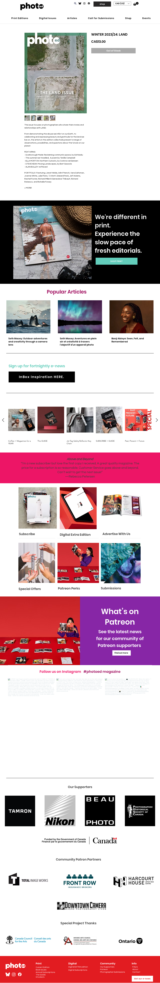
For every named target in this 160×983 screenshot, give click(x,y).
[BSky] (79, 3)
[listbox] (122, 3)
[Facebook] (89, 3)
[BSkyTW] (7, 974)
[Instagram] (84, 3)
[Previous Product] (3, 420)
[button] (122, 3)
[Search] (75, 3)
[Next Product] (157, 420)
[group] (80, 423)
